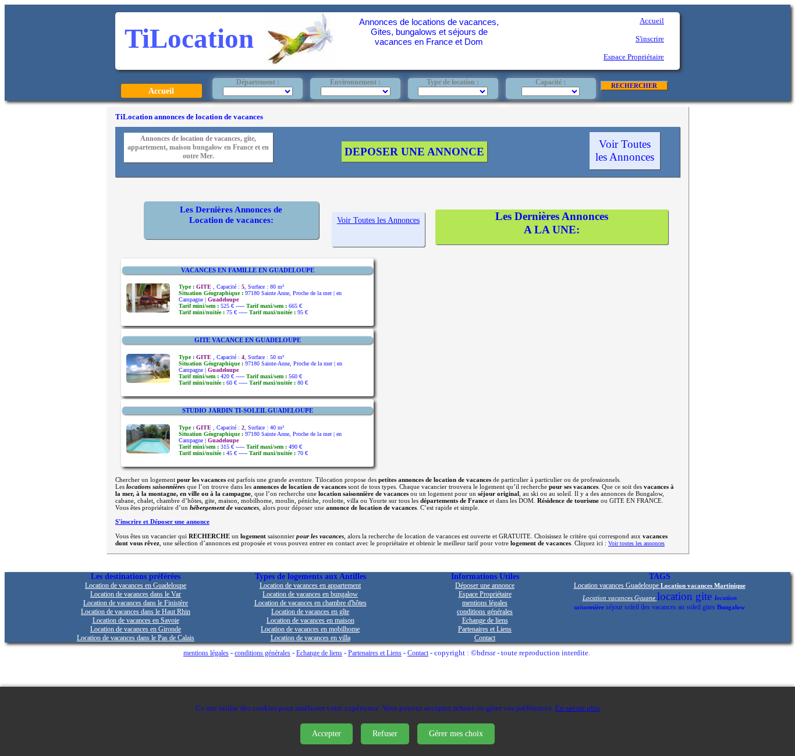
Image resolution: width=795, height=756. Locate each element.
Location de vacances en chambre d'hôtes (310, 603)
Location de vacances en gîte (310, 612)
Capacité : (550, 82)
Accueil (652, 20)
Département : (257, 82)
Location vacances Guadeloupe (617, 586)
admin (603, 653)
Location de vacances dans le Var (135, 594)
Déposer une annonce (484, 586)
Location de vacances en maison (310, 620)
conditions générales (485, 612)
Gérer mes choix (456, 733)
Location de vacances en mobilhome (310, 629)
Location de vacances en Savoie (136, 620)
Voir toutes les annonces (636, 543)
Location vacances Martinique (703, 585)
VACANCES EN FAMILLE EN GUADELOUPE (247, 270)
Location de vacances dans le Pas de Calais (135, 638)
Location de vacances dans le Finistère (135, 603)
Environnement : (355, 82)
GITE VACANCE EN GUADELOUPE (247, 339)
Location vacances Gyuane (620, 597)
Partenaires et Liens (485, 629)
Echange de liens (485, 620)
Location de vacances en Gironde (135, 629)
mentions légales (484, 603)
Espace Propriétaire (634, 56)
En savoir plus (577, 708)
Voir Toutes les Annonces (624, 150)
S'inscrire (650, 38)
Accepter (326, 733)
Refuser (385, 733)
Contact (484, 638)
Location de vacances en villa (310, 638)
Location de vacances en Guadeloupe (135, 586)
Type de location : (453, 82)
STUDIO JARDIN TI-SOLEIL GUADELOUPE (247, 410)
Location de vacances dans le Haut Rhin (135, 612)
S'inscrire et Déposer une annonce (162, 521)
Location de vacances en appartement (310, 586)
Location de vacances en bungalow (310, 594)
